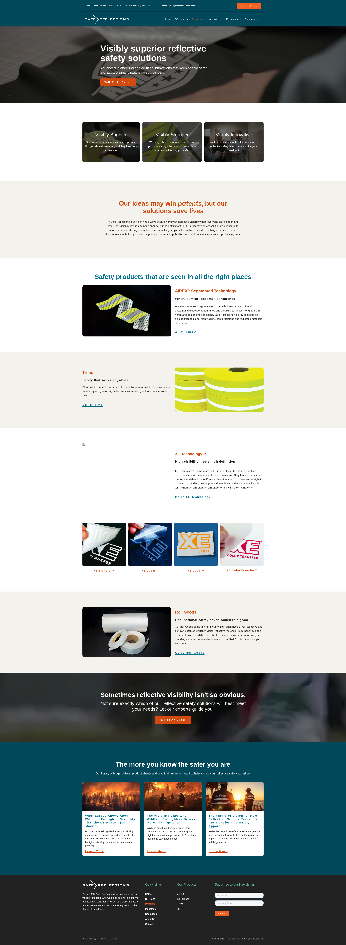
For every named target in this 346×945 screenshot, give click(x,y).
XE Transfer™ (104, 570)
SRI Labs (180, 19)
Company (250, 19)
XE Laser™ (150, 570)
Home (168, 19)
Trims (180, 904)
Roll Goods (183, 899)
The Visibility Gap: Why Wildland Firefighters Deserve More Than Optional (172, 819)
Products (197, 19)
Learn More (94, 851)
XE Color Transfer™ (242, 570)
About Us (150, 919)
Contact (149, 924)
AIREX (181, 894)
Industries (214, 19)
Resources (232, 19)
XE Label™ (196, 570)
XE (179, 909)
